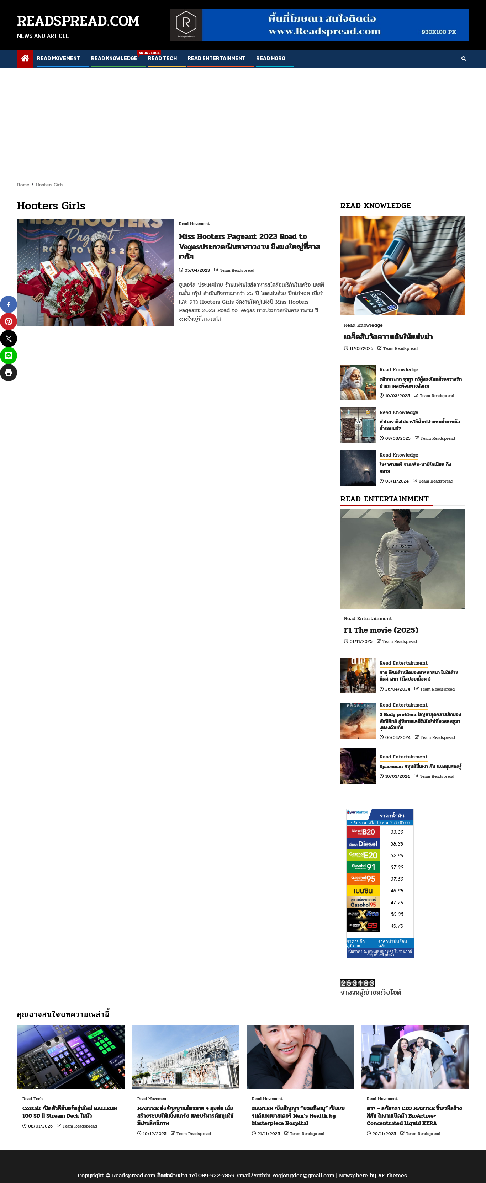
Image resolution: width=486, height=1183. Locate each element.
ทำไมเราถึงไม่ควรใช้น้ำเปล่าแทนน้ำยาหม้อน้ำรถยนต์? (420, 425)
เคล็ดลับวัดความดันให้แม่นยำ (388, 337)
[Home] (25, 59)
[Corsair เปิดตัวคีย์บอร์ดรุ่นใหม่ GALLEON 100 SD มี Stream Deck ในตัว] (71, 1057)
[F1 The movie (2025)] (402, 559)
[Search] (463, 59)
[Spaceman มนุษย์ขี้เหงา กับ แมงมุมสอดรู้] (358, 766)
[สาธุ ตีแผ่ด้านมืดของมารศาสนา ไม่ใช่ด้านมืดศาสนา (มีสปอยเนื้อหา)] (358, 675)
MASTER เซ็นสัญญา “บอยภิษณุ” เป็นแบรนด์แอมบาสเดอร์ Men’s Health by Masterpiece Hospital (298, 1116)
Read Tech (162, 58)
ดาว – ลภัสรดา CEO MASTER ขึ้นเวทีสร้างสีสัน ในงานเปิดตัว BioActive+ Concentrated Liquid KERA (414, 1116)
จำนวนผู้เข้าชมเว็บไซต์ (370, 992)
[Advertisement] (243, 121)
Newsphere (353, 1175)
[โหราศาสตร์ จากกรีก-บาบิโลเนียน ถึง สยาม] (358, 468)
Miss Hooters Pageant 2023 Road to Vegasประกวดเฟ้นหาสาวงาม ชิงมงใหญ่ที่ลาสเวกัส (249, 246)
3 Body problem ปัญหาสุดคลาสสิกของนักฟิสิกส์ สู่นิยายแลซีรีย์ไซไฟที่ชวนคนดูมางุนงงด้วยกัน (420, 721)
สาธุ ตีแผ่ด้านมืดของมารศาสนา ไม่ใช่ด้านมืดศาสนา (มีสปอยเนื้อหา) (419, 676)
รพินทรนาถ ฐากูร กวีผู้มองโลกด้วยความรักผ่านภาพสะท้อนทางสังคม (421, 382)
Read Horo (270, 58)
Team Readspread (237, 270)
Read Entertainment (216, 58)
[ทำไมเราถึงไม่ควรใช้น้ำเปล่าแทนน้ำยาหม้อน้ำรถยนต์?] (358, 425)
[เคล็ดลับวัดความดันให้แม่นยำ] (402, 265)
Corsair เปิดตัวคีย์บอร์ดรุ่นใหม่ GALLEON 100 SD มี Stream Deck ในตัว (69, 1112)
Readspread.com (78, 20)
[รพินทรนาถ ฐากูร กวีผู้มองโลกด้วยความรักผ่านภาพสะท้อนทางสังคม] (358, 382)
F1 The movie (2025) (381, 630)
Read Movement (58, 58)
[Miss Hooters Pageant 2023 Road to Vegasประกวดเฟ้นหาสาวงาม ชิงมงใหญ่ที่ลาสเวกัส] (95, 272)
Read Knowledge (114, 58)
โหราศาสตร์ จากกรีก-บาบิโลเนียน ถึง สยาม (415, 468)
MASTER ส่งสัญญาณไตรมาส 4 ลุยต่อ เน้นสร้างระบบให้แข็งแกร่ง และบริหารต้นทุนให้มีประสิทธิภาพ (185, 1116)
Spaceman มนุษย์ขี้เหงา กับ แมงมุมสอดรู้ (421, 766)
